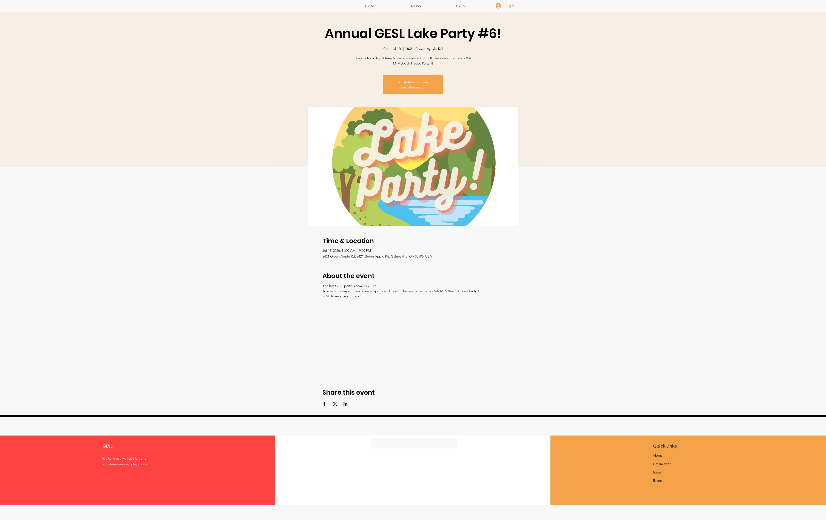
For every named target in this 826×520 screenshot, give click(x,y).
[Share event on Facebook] (324, 404)
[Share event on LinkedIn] (346, 404)
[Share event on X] (335, 404)
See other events (413, 87)
